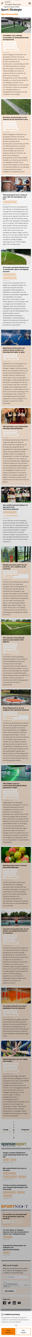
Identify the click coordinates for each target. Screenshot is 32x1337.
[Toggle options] (16, 1325)
